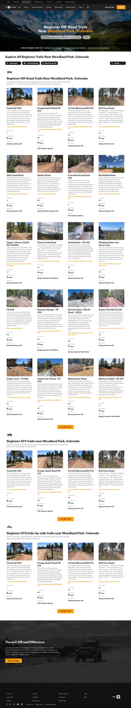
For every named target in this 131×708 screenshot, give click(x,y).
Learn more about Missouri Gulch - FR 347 (111, 389)
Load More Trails (65, 427)
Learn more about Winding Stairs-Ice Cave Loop (111, 253)
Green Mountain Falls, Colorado (98, 48)
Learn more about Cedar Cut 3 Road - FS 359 (50, 389)
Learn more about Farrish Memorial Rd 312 (81, 118)
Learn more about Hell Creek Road (19, 186)
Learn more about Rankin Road (50, 186)
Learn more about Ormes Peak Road (50, 253)
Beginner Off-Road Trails (48, 23)
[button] (13, 63)
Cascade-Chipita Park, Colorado (74, 48)
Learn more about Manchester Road (81, 389)
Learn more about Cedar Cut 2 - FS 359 (19, 389)
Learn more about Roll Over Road (111, 118)
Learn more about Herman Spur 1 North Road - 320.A (81, 321)
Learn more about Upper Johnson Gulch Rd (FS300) (19, 253)
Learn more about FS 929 (19, 321)
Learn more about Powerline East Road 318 (81, 186)
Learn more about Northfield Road (111, 186)
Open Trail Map (13, 661)
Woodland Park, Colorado (52, 48)
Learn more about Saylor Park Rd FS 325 (111, 321)
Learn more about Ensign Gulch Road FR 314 (50, 118)
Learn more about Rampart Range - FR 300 (50, 321)
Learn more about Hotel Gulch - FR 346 (81, 253)
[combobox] (62, 37)
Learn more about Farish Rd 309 (19, 118)
